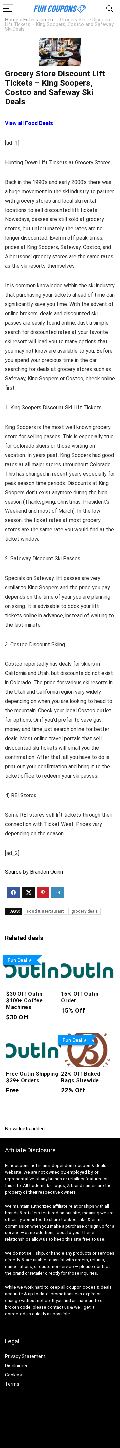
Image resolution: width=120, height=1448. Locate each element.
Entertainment (39, 20)
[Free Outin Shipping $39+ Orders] (32, 1037)
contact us (58, 1307)
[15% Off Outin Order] (87, 957)
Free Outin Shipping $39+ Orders (32, 1077)
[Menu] (8, 9)
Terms (12, 1384)
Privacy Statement (25, 1356)
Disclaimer (16, 1365)
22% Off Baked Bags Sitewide (80, 1077)
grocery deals (84, 911)
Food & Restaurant (45, 911)
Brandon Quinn (46, 872)
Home (11, 20)
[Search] (110, 9)
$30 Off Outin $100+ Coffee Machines (24, 1000)
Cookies (13, 1374)
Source (13, 872)
